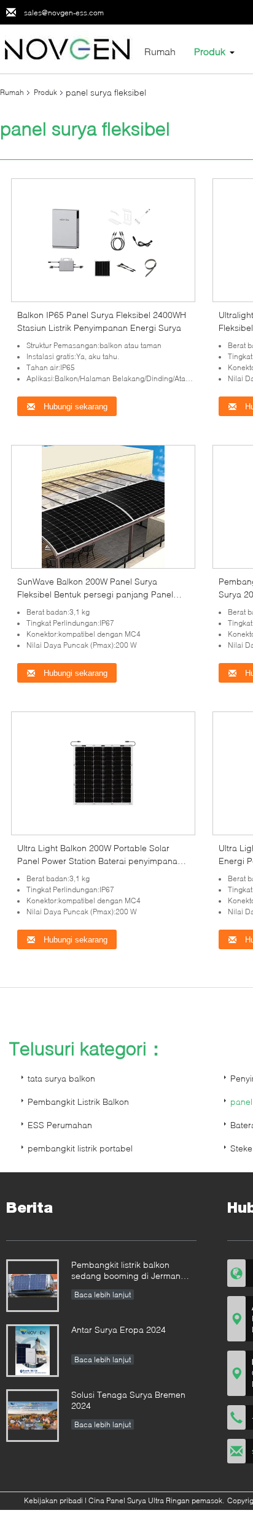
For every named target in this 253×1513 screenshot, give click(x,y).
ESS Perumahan (60, 1125)
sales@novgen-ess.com (64, 12)
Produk (209, 51)
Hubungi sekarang (74, 406)
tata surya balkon (61, 1078)
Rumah (160, 51)
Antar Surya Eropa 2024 (118, 1329)
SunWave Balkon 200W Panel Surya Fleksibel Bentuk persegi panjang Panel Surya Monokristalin (95, 594)
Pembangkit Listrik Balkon (78, 1101)
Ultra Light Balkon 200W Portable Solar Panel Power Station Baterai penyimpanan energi (99, 861)
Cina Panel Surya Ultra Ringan (139, 1500)
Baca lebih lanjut (102, 1294)
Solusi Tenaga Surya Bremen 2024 (128, 1400)
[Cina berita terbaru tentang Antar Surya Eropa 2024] (32, 1350)
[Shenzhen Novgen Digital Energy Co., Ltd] (67, 48)
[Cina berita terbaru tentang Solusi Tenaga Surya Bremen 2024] (32, 1415)
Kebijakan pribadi (53, 1500)
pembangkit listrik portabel (80, 1148)
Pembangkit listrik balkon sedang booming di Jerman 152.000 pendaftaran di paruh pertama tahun (130, 1271)
